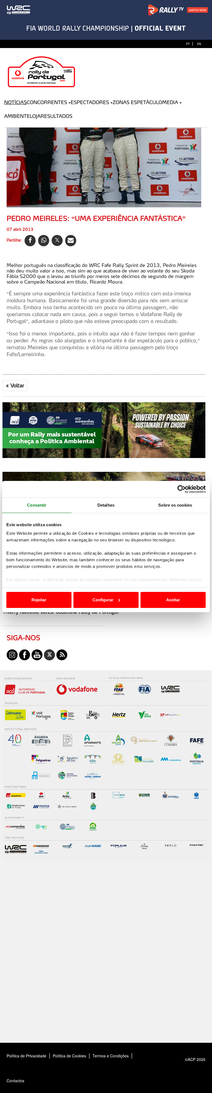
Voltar (15, 385)
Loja (35, 116)
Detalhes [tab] (106, 505)
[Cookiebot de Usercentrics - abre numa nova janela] (181, 489)
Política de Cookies (69, 1055)
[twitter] (49, 654)
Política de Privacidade (26, 1055)
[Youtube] (37, 654)
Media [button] (170, 102)
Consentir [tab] (36, 505)
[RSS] (61, 654)
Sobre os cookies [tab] (175, 505)
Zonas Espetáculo (137, 102)
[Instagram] (12, 654)
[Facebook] (24, 654)
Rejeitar (38, 599)
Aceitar (173, 599)
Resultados (56, 116)
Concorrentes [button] (47, 102)
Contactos (21, 1080)
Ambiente (17, 116)
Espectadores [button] (90, 102)
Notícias (15, 102)
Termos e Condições (110, 1055)
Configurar (102, 599)
